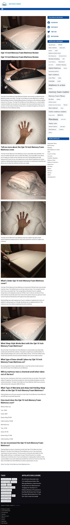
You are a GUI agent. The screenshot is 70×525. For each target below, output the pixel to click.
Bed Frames (51, 145)
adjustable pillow (52, 44)
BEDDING (4, 521)
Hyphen (65, 68)
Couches (50, 156)
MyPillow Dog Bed (52, 102)
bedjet (56, 50)
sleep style (63, 119)
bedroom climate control (55, 53)
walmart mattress (53, 126)
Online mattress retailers (57, 112)
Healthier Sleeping (61, 64)
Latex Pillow (52, 78)
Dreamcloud (61, 61)
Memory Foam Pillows (57, 96)
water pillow (62, 126)
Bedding (50, 147)
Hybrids (4, 514)
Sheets (49, 172)
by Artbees (17, 505)
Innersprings (5, 512)
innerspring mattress (54, 71)
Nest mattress (53, 108)
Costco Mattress (52, 61)
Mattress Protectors (53, 162)
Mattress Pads (51, 160)
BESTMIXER (4, 523)
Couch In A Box (52, 154)
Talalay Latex (53, 123)
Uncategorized (51, 177)
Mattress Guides (6, 509)
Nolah (62, 108)
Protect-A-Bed (52, 115)
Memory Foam (5, 516)
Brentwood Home (62, 56)
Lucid (58, 81)
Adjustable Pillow (52, 143)
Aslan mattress (53, 47)
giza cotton (51, 64)
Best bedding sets (52, 56)
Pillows (49, 168)
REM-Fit (60, 115)
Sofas (49, 174)
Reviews (53, 119)
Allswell (60, 44)
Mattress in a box (57, 85)
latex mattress (54, 75)
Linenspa (51, 81)
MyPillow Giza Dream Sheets (55, 104)
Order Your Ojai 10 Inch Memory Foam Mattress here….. (16, 464)
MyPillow (58, 99)
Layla (59, 78)
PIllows (3, 518)
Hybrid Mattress (55, 68)
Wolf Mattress (52, 129)
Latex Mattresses (6, 510)
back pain (62, 47)
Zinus (50, 132)
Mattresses (51, 164)
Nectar (65, 105)
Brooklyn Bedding (54, 59)
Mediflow (50, 88)
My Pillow (51, 99)
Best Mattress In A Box (54, 149)
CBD (63, 58)
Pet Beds (50, 166)
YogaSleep (61, 129)
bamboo (50, 50)
